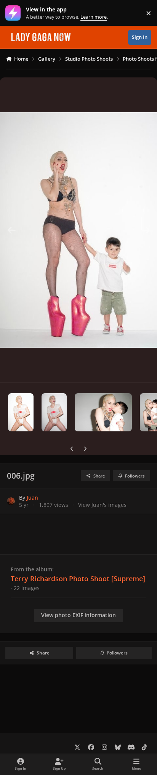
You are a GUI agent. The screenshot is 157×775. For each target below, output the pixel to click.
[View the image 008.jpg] (103, 412)
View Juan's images (102, 504)
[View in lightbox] (78, 230)
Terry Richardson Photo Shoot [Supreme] (78, 578)
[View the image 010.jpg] (21, 412)
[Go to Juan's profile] (11, 501)
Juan (32, 497)
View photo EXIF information (78, 615)
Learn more (14, 13)
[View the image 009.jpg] (54, 412)
